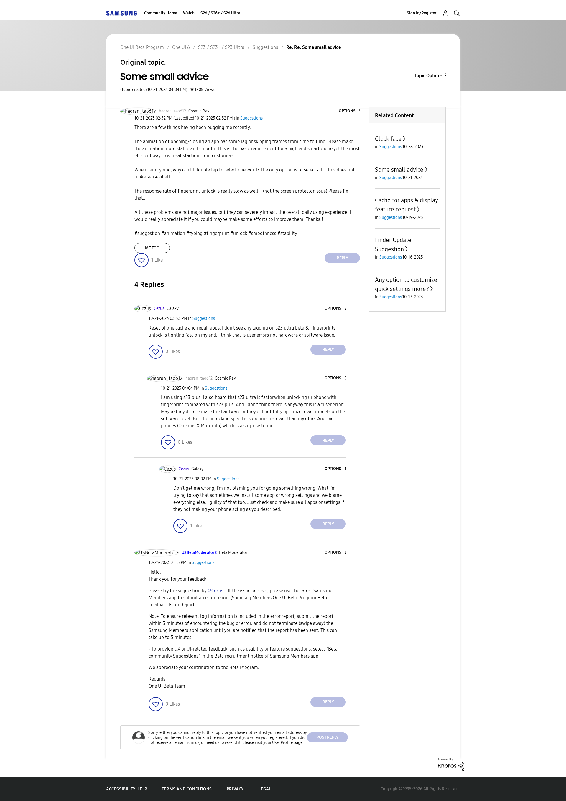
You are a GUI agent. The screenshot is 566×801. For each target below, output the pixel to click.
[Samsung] (121, 13)
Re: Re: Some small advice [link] (313, 47)
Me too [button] (152, 248)
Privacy (235, 789)
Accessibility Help (126, 789)
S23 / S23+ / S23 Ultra (221, 47)
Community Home (160, 13)
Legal (265, 789)
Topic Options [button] (428, 75)
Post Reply (327, 737)
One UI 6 (181, 47)
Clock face (388, 138)
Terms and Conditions (187, 789)
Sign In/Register (422, 13)
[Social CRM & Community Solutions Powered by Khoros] (451, 764)
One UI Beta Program (142, 47)
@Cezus (215, 590)
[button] (350, 111)
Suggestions (265, 47)
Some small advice (399, 169)
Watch (189, 13)
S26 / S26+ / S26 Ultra (220, 13)
